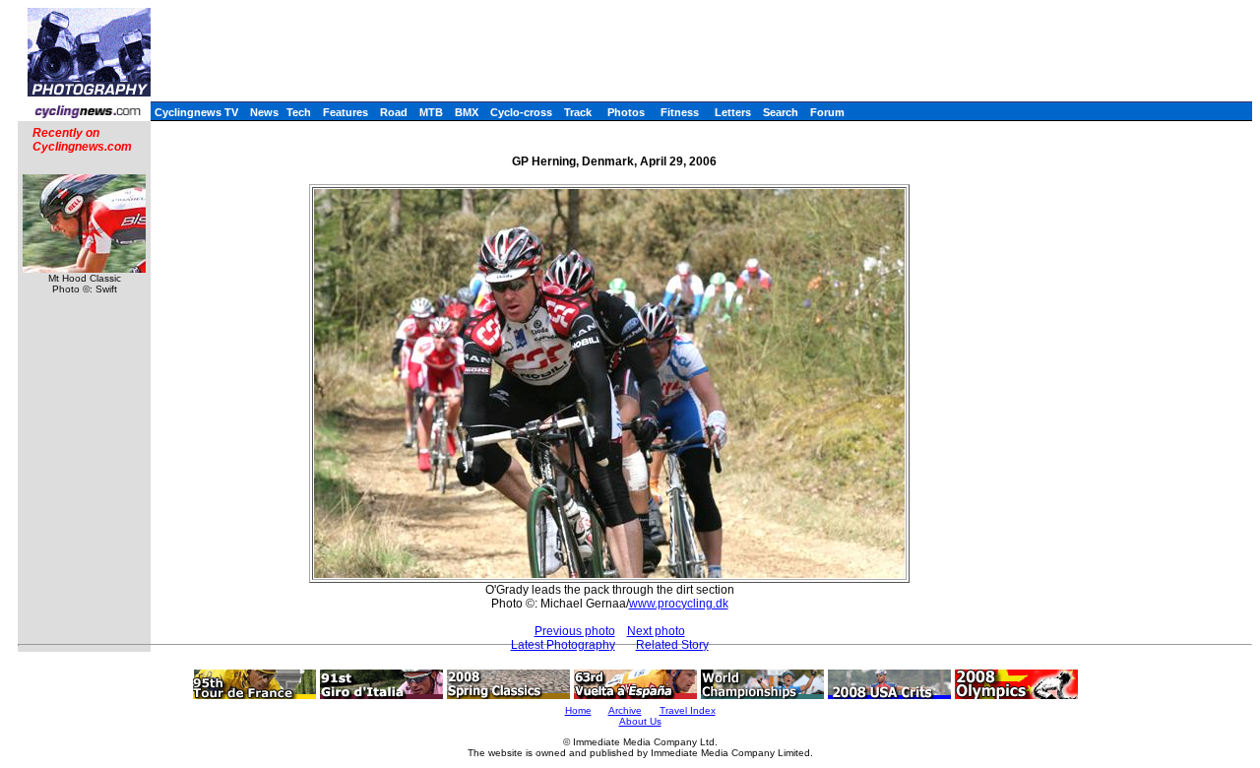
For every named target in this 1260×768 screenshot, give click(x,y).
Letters (733, 112)
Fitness (680, 112)
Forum (827, 112)
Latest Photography (563, 645)
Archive (625, 710)
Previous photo (575, 631)
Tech (298, 112)
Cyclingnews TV (196, 112)
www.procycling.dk (678, 603)
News (264, 112)
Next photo (656, 631)
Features (345, 112)
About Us (640, 721)
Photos (626, 112)
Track (578, 112)
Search (780, 112)
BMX (466, 112)
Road (394, 112)
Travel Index (688, 710)
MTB (431, 112)
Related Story (672, 645)
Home (578, 710)
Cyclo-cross (521, 112)
